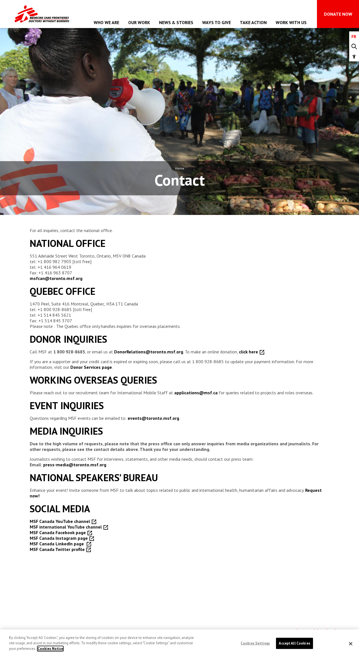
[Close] (350, 643)
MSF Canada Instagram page (59, 538)
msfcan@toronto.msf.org (56, 278)
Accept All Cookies (294, 643)
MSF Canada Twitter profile (58, 549)
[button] (354, 56)
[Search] (354, 47)
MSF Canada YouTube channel (60, 521)
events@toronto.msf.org (153, 418)
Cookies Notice (50, 648)
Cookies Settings (255, 643)
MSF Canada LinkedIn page (58, 543)
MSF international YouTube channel (66, 527)
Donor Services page (91, 367)
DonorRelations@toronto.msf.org (148, 352)
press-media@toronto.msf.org (74, 464)
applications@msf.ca (196, 392)
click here (249, 352)
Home (179, 168)
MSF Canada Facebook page (58, 532)
